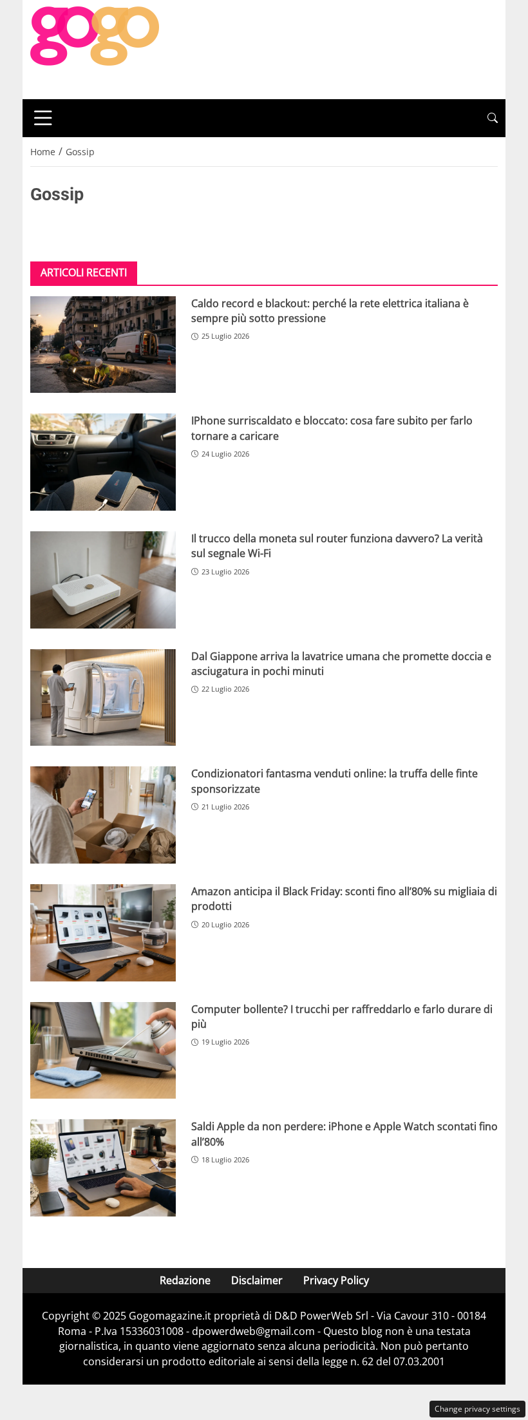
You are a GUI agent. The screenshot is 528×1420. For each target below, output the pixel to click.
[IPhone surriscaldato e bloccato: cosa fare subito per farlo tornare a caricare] (103, 462)
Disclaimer (257, 1280)
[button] (492, 118)
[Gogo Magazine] (94, 48)
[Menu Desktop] (43, 118)
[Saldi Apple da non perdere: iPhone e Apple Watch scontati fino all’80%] (103, 1167)
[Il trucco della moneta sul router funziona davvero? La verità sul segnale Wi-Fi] (103, 580)
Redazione (185, 1280)
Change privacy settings (477, 1408)
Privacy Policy (336, 1280)
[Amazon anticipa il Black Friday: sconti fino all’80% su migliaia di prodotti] (103, 932)
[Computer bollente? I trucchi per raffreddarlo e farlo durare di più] (103, 1050)
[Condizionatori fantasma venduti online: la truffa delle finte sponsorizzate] (103, 815)
